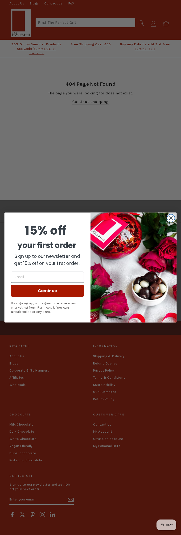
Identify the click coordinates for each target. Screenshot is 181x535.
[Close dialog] (171, 218)
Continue (47, 290)
